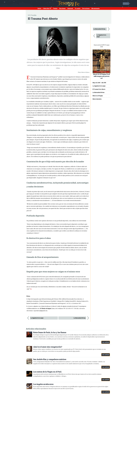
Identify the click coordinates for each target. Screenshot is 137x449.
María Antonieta (97, 99)
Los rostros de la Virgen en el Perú (47, 372)
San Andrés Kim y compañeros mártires (49, 359)
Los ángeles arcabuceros (43, 384)
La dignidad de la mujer (37, 318)
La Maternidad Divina (79, 318)
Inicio (39, 8)
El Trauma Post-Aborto (99, 89)
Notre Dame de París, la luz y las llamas (49, 332)
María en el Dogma (98, 95)
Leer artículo (105, 342)
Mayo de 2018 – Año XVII (99, 82)
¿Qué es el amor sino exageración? (47, 347)
